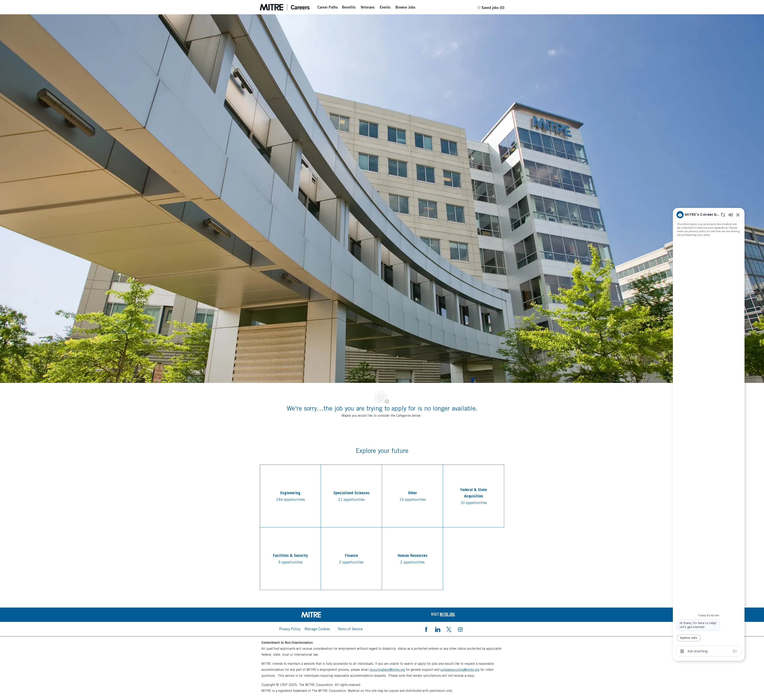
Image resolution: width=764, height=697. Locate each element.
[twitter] (449, 629)
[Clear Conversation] (723, 214)
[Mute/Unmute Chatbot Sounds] (731, 214)
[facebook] (426, 629)
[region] (709, 433)
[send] (735, 651)
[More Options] (682, 651)
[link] (321, 615)
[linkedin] (437, 629)
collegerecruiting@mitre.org (459, 670)
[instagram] (460, 629)
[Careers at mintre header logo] (285, 7)
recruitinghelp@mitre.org (387, 670)
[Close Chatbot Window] (738, 214)
